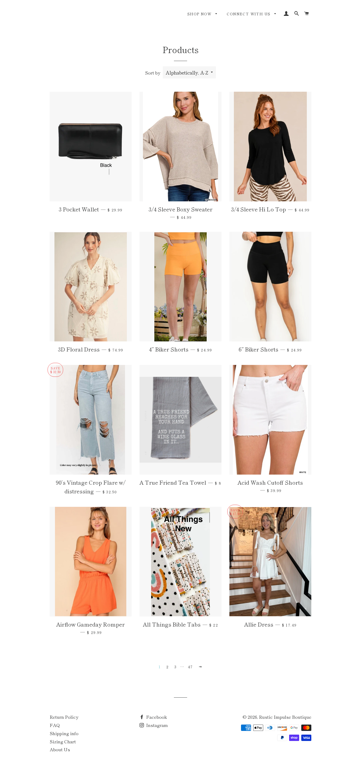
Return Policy (64, 716)
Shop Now (200, 13)
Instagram (156, 725)
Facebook (156, 716)
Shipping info (64, 733)
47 (190, 666)
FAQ (55, 725)
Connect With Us (249, 13)
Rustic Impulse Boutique (285, 716)
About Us (60, 749)
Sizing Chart (63, 741)
